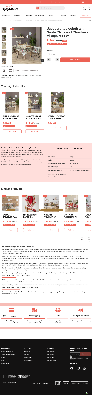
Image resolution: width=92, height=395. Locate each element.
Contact (26, 354)
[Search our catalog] (38, 8)
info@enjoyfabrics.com (59, 2)
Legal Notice (28, 357)
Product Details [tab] (63, 148)
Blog (2, 360)
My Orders (50, 354)
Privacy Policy (28, 360)
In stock (51, 177)
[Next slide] (89, 239)
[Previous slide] (82, 239)
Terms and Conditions (8, 354)
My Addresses (51, 360)
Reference (52, 175)
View (10, 230)
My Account (51, 351)
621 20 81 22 (46, 2)
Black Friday (5, 363)
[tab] (77, 148)
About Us (27, 351)
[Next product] (90, 20)
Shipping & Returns (7, 351)
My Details (50, 357)
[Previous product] (89, 20)
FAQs (3, 357)
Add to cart (75, 60)
